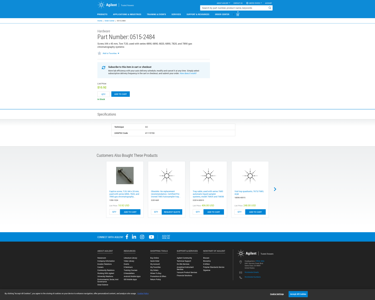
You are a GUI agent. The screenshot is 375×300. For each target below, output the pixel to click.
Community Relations (105, 270)
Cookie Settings (277, 294)
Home (99, 20)
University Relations (105, 276)
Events (126, 264)
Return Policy (155, 279)
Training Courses (130, 270)
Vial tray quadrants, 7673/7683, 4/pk (249, 192)
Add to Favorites (110, 53)
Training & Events (156, 14)
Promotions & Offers (158, 276)
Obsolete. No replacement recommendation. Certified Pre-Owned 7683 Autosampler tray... (166, 194)
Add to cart (120, 94)
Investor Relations (104, 264)
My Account (155, 264)
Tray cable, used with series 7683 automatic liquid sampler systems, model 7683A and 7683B (208, 194)
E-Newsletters (129, 273)
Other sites (260, 261)
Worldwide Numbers (253, 277)
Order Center (222, 14)
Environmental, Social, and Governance (107, 280)
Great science (102, 285)
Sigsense (206, 270)
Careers (100, 267)
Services (176, 14)
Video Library (129, 261)
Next (276, 189)
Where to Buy (155, 273)
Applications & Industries (127, 14)
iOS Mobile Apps (130, 279)
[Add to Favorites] (99, 53)
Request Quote (172, 212)
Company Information (106, 261)
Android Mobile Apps (132, 276)
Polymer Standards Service (213, 267)
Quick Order (154, 261)
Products (102, 14)
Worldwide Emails (252, 272)
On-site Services (183, 264)
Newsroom (101, 258)
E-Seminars (128, 267)
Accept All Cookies (298, 294)
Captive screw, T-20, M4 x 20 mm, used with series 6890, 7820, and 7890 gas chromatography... (124, 194)
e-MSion (206, 264)
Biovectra (207, 261)
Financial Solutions (184, 275)
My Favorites (155, 267)
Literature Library (130, 258)
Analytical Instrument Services (185, 268)
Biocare (206, 258)
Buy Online (154, 258)
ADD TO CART (130, 212)
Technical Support (184, 261)
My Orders (154, 270)
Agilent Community (184, 258)
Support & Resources (198, 14)
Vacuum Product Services (187, 272)
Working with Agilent (105, 273)
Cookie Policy (143, 293)
